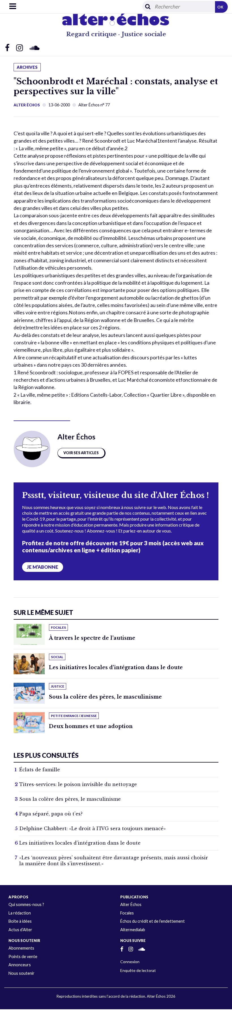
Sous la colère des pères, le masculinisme (105, 697)
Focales (127, 913)
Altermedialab (132, 929)
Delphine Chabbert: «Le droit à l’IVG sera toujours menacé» (92, 828)
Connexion (129, 961)
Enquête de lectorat (138, 970)
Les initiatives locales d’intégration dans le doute (116, 667)
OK (220, 7)
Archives (27, 67)
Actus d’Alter (20, 929)
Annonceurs (19, 964)
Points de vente (22, 956)
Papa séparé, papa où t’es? (51, 814)
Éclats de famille (39, 769)
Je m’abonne (42, 567)
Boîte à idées (20, 921)
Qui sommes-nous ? (26, 904)
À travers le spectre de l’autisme (92, 638)
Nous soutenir (21, 973)
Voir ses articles (81, 452)
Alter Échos (27, 105)
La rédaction (19, 913)
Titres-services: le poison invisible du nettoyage (78, 784)
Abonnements (21, 948)
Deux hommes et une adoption (91, 726)
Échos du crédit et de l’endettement (152, 921)
